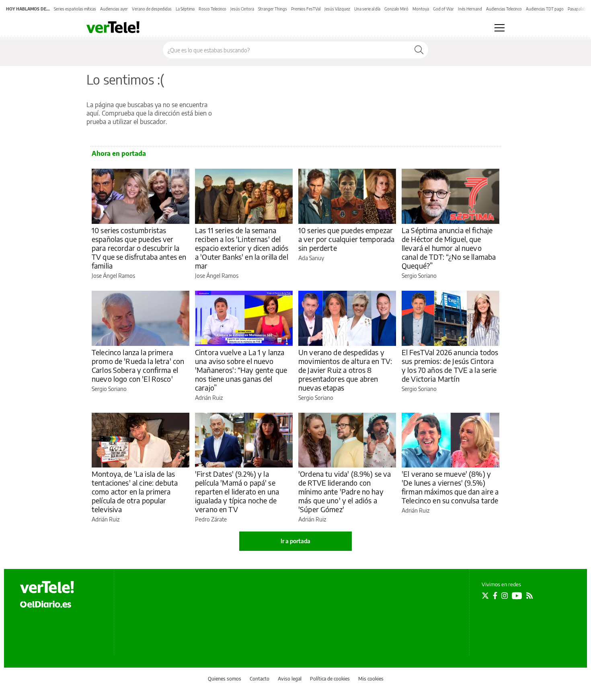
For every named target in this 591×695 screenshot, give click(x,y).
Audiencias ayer (114, 8)
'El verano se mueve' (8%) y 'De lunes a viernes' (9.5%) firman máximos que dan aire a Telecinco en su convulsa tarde (450, 487)
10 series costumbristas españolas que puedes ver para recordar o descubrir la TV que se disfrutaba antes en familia (139, 247)
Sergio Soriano (419, 275)
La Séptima (185, 8)
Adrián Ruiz (209, 397)
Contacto (259, 679)
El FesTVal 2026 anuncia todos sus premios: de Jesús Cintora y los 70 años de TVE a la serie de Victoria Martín (450, 365)
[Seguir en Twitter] (485, 595)
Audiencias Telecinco (504, 8)
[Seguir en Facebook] (495, 595)
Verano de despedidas (152, 8)
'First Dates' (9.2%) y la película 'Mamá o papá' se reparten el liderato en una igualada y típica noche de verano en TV (237, 491)
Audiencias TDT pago (545, 8)
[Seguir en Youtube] (517, 595)
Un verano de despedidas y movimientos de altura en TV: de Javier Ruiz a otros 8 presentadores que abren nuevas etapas (345, 370)
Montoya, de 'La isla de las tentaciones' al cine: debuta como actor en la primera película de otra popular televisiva (135, 491)
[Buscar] (419, 49)
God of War (443, 8)
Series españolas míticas (75, 8)
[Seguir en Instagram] (504, 595)
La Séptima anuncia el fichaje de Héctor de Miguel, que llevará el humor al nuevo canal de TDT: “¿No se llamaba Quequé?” (449, 247)
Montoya (420, 8)
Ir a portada (295, 541)
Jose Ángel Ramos (113, 275)
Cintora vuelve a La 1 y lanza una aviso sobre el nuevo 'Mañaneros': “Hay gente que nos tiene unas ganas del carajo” (241, 370)
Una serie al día (367, 8)
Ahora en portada (119, 153)
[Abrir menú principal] (500, 27)
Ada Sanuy (311, 257)
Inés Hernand (470, 8)
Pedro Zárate (211, 519)
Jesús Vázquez (337, 8)
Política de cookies (330, 679)
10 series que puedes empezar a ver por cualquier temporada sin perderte (346, 238)
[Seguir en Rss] (529, 595)
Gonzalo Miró (396, 8)
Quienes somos (224, 679)
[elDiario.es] (45, 604)
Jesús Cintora (242, 8)
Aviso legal (290, 679)
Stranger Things (272, 8)
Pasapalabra (578, 8)
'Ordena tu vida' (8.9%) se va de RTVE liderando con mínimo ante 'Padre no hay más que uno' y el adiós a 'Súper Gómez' (344, 491)
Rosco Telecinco (212, 8)
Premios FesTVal (305, 8)
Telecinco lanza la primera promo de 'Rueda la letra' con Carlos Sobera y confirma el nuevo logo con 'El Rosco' (138, 365)
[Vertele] (47, 587)
